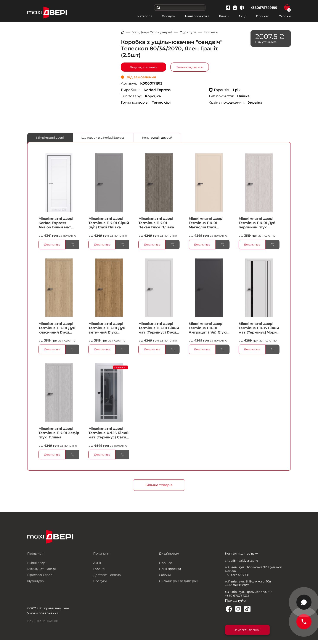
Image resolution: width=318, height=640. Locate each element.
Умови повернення (42, 613)
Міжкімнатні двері (50, 137)
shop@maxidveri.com (241, 561)
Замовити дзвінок (189, 67)
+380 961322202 (237, 585)
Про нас (262, 16)
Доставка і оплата (107, 575)
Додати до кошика (143, 67)
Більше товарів (159, 485)
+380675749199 (264, 8)
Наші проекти (170, 569)
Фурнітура (188, 32)
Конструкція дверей (157, 137)
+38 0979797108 (237, 575)
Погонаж (211, 32)
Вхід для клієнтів (42, 621)
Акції (242, 16)
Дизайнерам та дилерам (178, 581)
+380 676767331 (237, 596)
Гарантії (99, 569)
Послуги (168, 16)
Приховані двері (40, 575)
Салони (285, 16)
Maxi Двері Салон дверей (152, 32)
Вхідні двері (36, 563)
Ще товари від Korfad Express (103, 137)
